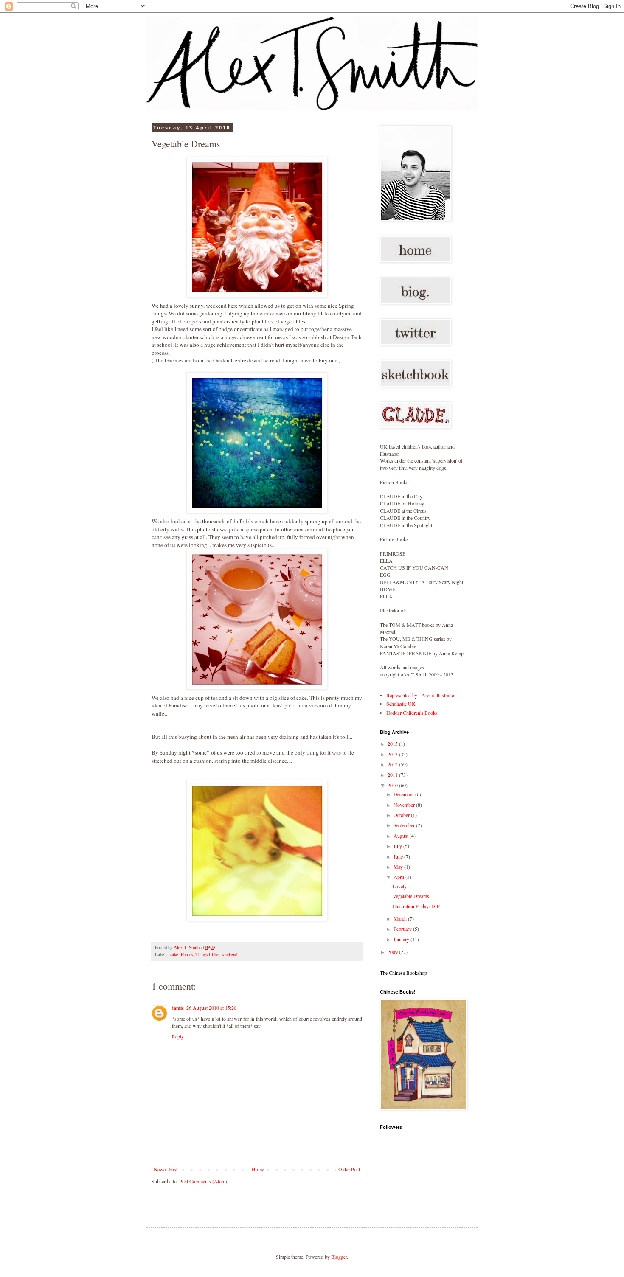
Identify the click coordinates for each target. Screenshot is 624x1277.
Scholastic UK (401, 703)
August (402, 835)
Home (258, 1169)
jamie (178, 1007)
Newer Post (165, 1169)
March (401, 918)
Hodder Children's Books (412, 712)
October (402, 814)
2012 (393, 764)
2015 (393, 743)
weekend (229, 954)
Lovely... (401, 886)
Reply (178, 1036)
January (402, 939)
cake (174, 954)
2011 (393, 774)
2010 (393, 785)
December (404, 794)
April (399, 876)
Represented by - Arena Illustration (421, 695)
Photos (187, 954)
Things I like (207, 954)
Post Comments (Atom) (203, 1181)
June (399, 856)
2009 (393, 952)
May (399, 866)
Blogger (339, 1256)
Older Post (349, 1169)
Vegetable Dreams (411, 895)
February (403, 928)
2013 (393, 754)
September (405, 825)
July (398, 845)
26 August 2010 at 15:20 (211, 1007)
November (405, 804)
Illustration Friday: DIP (416, 906)
